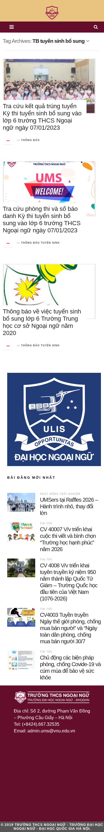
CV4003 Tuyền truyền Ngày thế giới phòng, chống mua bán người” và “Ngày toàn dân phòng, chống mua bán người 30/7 (70, 628)
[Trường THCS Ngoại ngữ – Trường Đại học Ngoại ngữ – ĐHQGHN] (52, 12)
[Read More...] (8, 140)
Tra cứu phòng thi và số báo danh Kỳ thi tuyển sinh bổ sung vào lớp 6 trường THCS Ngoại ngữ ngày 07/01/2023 (42, 219)
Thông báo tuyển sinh (40, 242)
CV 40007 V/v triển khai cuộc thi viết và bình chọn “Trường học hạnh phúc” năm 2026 (68, 539)
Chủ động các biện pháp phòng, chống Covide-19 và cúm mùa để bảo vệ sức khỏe (70, 668)
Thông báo (30, 140)
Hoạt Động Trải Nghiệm (60, 494)
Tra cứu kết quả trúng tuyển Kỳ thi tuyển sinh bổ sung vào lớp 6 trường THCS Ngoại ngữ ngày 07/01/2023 (42, 117)
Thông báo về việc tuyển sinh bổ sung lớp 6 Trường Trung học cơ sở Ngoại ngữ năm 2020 (42, 322)
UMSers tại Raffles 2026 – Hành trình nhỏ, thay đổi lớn (69, 506)
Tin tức (46, 523)
